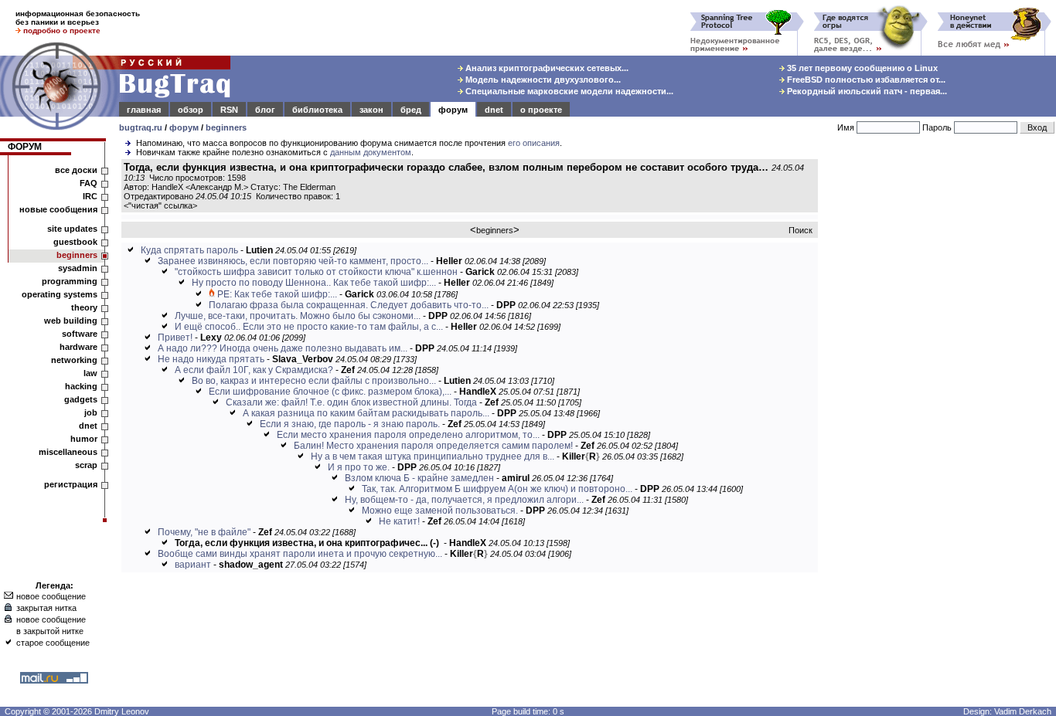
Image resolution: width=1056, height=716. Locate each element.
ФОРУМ (25, 146)
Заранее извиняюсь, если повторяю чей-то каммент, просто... (293, 261)
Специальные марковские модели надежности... (568, 91)
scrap (86, 465)
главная (144, 109)
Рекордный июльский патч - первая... (866, 91)
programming (69, 281)
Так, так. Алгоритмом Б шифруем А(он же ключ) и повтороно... (497, 489)
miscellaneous (68, 451)
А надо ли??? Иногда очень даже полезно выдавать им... (282, 348)
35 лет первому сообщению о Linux (861, 68)
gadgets (80, 399)
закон (371, 109)
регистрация (70, 484)
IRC (90, 196)
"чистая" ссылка (160, 205)
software (79, 333)
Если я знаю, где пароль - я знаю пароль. (350, 424)
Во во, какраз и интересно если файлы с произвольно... (314, 380)
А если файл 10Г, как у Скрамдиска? (254, 370)
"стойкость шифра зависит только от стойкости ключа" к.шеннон (316, 271)
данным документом (370, 152)
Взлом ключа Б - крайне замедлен (419, 478)
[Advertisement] (940, 393)
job (90, 412)
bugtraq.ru (140, 127)
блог (265, 109)
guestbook (75, 241)
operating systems (59, 294)
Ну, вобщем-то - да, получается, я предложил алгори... (464, 499)
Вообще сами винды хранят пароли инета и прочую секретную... (300, 553)
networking (74, 360)
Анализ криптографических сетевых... (545, 68)
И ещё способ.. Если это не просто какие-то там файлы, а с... (309, 326)
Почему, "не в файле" (204, 532)
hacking (81, 386)
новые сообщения (58, 209)
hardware (78, 346)
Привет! (176, 337)
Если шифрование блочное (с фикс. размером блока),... (330, 391)
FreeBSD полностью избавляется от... (865, 79)
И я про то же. (360, 467)
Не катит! (399, 521)
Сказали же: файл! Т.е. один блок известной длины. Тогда (351, 402)
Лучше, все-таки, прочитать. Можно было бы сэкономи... (298, 315)
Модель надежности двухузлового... (542, 79)
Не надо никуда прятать (211, 359)
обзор (190, 109)
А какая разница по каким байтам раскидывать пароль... (366, 413)
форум (453, 109)
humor (83, 438)
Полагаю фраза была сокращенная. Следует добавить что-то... (349, 305)
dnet (494, 109)
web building (70, 320)
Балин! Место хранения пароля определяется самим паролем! (433, 445)
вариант (193, 564)
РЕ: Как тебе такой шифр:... (277, 294)
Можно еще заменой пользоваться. (441, 510)
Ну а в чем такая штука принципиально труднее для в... (432, 456)
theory (84, 307)
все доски (76, 170)
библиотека (317, 109)
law (90, 373)
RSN (229, 109)
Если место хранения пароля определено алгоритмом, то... (408, 434)
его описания (534, 143)
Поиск (800, 230)
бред (410, 109)
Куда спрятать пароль (189, 250)
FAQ (88, 183)
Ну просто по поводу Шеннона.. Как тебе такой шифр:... (314, 282)
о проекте (541, 109)
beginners (226, 127)
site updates (72, 228)
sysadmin (77, 268)
